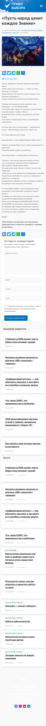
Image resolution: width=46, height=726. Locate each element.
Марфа (39, 30)
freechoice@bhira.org (23, 697)
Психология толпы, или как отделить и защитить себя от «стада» (20, 584)
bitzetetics (21, 475)
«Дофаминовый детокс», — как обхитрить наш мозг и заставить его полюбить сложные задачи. (22, 382)
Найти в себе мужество (17, 621)
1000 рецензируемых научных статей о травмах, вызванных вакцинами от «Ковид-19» (21, 422)
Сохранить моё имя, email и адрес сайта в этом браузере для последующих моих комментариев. (22, 308)
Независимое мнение (10, 33)
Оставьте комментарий (11, 30)
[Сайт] (23, 299)
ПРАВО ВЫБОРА (18, 6)
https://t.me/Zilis (23, 700)
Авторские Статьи (29, 30)
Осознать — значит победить (20, 606)
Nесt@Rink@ (11, 550)
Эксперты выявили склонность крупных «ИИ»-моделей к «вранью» (21, 360)
